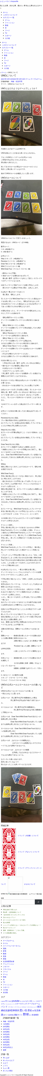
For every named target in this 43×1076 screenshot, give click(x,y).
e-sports (3, 1001)
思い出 (23, 1010)
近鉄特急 (11, 1015)
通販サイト (18, 1014)
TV (6, 33)
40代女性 (6, 1039)
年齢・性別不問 (16, 81)
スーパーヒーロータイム (12, 946)
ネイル (5, 943)
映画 (6, 25)
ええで (5, 1063)
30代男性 (6, 1032)
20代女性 (6, 1029)
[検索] (38, 901)
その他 (7, 38)
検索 (2, 898)
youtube (15, 1000)
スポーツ (8, 35)
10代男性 (6, 1024)
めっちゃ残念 (8, 1070)
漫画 (4, 948)
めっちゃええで (8, 1060)
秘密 (4, 1050)
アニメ (34, 1001)
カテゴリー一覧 (8, 17)
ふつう (5, 1065)
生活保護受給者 (8, 961)
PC (6, 1001)
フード (7, 30)
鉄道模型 (35, 1014)
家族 (4, 959)
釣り (30, 1015)
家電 (4, 951)
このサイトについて (10, 15)
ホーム (5, 12)
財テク (6, 1015)
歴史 (30, 1010)
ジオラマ (6, 966)
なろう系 (28, 1001)
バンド (4, 1006)
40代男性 (6, 1037)
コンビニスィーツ (10, 1004)
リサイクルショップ (32, 1007)
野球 (26, 1014)
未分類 (5, 992)
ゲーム (7, 20)
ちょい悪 (6, 1068)
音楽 (4, 956)
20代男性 (6, 1026)
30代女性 (6, 1034)
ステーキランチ (21, 1003)
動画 (4, 953)
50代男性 (6, 1042)
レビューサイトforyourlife (9, 1)
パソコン (11, 1007)
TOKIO (9, 1001)
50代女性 (6, 1045)
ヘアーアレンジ (18, 1007)
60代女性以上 (8, 1047)
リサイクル (7, 969)
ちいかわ (22, 1001)
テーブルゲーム (36, 79)
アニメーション (8, 964)
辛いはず (6, 1057)
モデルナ (24, 1007)
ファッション (10, 22)
